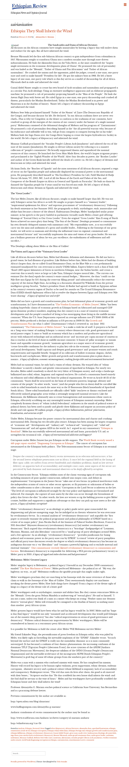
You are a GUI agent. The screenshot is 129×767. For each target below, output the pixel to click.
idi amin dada (111, 733)
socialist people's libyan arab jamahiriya (86, 738)
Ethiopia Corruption (39, 731)
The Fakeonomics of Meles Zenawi (43, 327)
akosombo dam (85, 728)
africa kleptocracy (58, 728)
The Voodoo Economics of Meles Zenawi (77, 304)
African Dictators (72, 728)
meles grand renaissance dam (79, 735)
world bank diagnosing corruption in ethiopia (39, 740)
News (42, 728)
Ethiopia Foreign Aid (77, 731)
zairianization (62, 740)
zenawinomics (74, 740)
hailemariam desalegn (96, 733)
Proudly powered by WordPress (23, 762)
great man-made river (78, 733)
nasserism (57, 738)
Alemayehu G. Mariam (45, 37)
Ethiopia (28, 728)
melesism (110, 735)
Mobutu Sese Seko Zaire (43, 738)
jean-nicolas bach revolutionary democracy (36, 735)
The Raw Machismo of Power (35, 568)
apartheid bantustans (100, 728)
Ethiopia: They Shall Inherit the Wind (41, 31)
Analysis (21, 728)
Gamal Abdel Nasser (61, 733)
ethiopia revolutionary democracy (39, 733)
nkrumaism (66, 738)
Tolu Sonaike (62, 762)
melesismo (15, 738)
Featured (36, 728)
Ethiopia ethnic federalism (57, 731)
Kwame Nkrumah (60, 735)
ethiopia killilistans (18, 733)
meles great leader (98, 735)
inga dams (15, 735)
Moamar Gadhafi (26, 738)
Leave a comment (87, 740)
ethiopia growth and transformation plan (101, 731)
